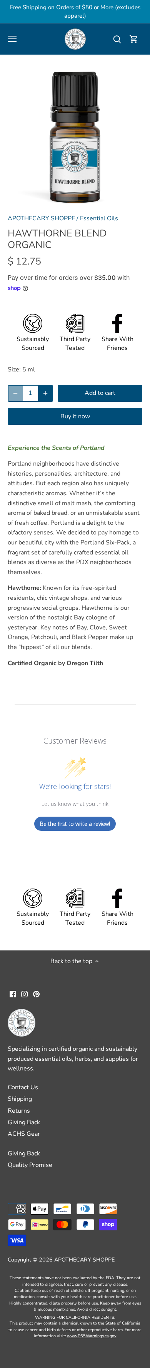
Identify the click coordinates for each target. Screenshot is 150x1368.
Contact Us (23, 1087)
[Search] (116, 39)
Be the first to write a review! (75, 823)
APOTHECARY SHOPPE (41, 218)
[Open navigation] (12, 39)
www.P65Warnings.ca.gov (92, 1336)
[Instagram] (24, 994)
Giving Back (24, 1122)
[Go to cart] (133, 39)
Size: (14, 369)
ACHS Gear (24, 1134)
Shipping (20, 1099)
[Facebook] (13, 994)
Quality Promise (30, 1165)
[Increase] (45, 393)
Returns (19, 1111)
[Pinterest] (36, 994)
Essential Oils (99, 218)
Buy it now (75, 416)
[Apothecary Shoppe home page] (75, 38)
